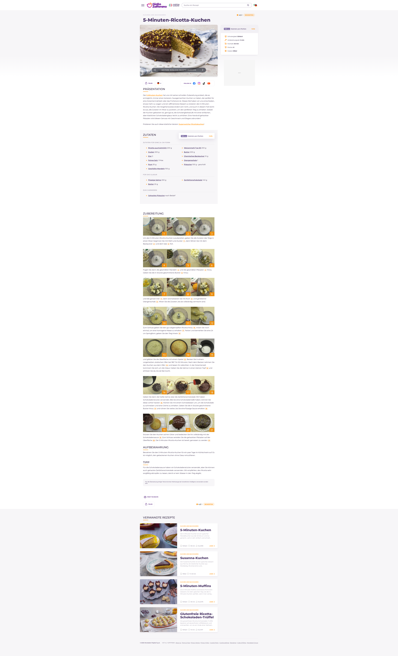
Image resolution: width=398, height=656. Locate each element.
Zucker (151, 152)
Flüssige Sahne (154, 180)
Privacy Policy (205, 643)
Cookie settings (224, 643)
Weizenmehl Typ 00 (192, 148)
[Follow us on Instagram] (199, 83)
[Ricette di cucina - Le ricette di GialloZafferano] (255, 5)
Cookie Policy (214, 643)
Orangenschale (190, 160)
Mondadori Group (252, 643)
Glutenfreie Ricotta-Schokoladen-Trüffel (197, 615)
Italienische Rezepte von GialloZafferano (163, 5)
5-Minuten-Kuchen (154, 95)
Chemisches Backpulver (194, 156)
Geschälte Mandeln (156, 169)
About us (178, 643)
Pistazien (188, 165)
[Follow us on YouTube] (209, 83)
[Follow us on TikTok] (204, 83)
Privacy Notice (195, 643)
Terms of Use (186, 643)
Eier (150, 156)
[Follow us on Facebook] (194, 83)
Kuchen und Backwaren (154, 15)
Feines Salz (153, 160)
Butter (187, 152)
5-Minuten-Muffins (195, 586)
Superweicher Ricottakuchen (191, 124)
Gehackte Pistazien (156, 196)
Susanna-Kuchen (194, 558)
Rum (150, 165)
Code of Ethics (241, 643)
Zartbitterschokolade (193, 180)
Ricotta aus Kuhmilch (157, 148)
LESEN (211, 546)
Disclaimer (233, 643)
